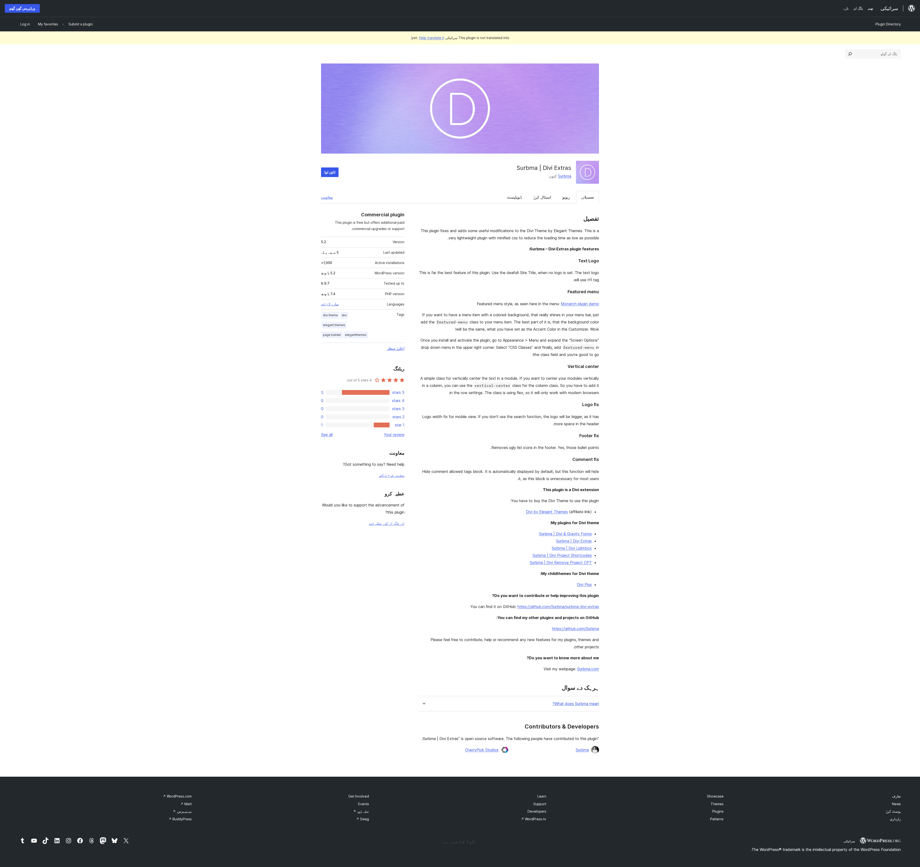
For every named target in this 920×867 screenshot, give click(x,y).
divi (344, 315)
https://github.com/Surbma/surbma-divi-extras (558, 606)
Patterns (717, 819)
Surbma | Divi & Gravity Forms (565, 533)
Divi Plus (584, 584)
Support (539, 804)
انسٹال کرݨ (542, 197)
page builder (332, 335)
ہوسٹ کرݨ (893, 811)
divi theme (330, 315)
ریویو (566, 197)
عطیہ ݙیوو (361, 811)
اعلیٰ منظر (395, 348)
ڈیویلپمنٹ (514, 197)
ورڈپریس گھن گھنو (22, 8)
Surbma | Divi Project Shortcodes (562, 555)
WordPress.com (177, 796)
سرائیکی (849, 841)
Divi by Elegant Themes (547, 511)
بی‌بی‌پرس (182, 811)
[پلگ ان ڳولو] (850, 54)
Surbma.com (588, 668)
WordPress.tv (533, 819)
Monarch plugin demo (580, 303)
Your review (394, 434)
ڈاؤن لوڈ (329, 172)
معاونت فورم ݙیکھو (391, 475)
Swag (362, 819)
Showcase (715, 796)
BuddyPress (180, 819)
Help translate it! (427, 38)
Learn (541, 796)
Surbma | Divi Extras (574, 541)
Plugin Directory (888, 24)
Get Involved (358, 796)
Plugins (718, 811)
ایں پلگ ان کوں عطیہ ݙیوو (386, 523)
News (896, 804)
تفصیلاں (587, 197)
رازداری (895, 819)
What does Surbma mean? (575, 703)
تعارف (896, 796)
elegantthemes (356, 335)
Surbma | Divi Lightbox (572, 548)
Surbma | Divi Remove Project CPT (561, 562)
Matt (186, 804)
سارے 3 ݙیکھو (330, 304)
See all (327, 434)
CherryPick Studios (482, 749)
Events (363, 804)
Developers (537, 811)
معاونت (327, 197)
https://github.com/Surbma (575, 628)
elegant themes (334, 325)
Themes (717, 804)
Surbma (564, 176)
